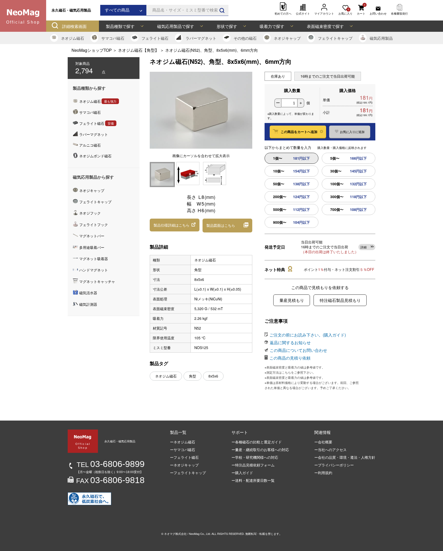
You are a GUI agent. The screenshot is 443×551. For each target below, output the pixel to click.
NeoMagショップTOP (92, 50)
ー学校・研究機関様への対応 (254, 457)
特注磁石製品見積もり (340, 300)
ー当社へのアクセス (330, 449)
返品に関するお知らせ (290, 342)
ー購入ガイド (242, 472)
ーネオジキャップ (184, 464)
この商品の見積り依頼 (289, 358)
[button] (174, 225)
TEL (111, 464)
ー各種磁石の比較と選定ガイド (256, 441)
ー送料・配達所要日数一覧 (253, 480)
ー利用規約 (323, 472)
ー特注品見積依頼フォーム (253, 464)
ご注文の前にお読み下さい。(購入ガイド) (307, 335)
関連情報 (322, 432)
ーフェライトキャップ (188, 472)
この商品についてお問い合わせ (298, 350)
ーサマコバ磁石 (182, 449)
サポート (239, 432)
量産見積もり (291, 300)
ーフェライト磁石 (184, 457)
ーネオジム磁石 (182, 441)
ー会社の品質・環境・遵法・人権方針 (344, 457)
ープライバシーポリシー (334, 464)
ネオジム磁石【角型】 (138, 50)
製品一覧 (178, 432)
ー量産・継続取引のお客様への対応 (260, 449)
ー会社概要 (323, 441)
